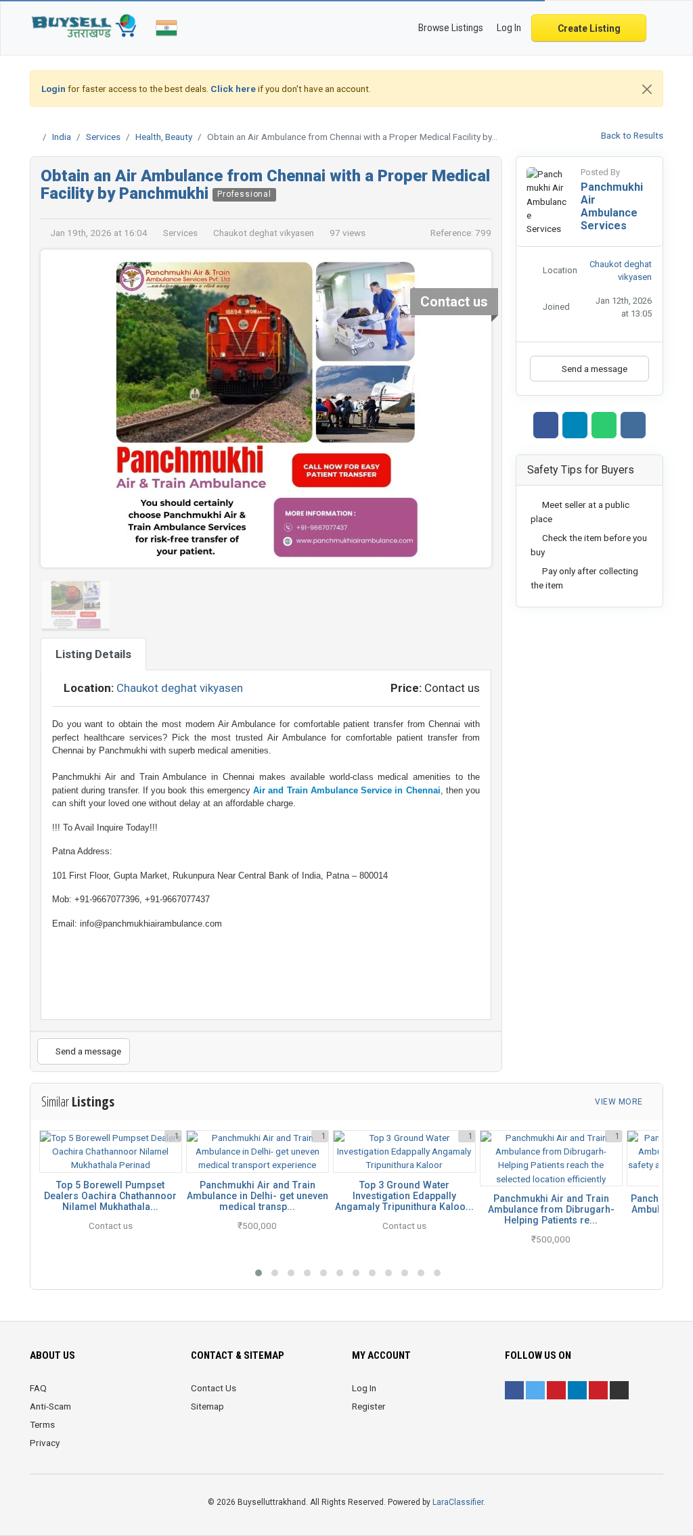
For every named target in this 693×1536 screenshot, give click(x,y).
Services (103, 136)
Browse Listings (450, 27)
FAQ (38, 1387)
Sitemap (207, 1406)
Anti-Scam (50, 1406)
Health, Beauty (163, 136)
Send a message (87, 1051)
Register (369, 1406)
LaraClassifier (457, 1502)
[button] (258, 1273)
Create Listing (589, 28)
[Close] (647, 89)
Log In (364, 1387)
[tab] (93, 654)
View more (620, 1102)
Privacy (45, 1442)
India (61, 136)
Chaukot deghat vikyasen (179, 688)
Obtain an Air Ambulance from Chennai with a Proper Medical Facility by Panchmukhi (265, 184)
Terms (42, 1424)
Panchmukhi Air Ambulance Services (612, 206)
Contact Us (213, 1387)
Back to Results (631, 135)
